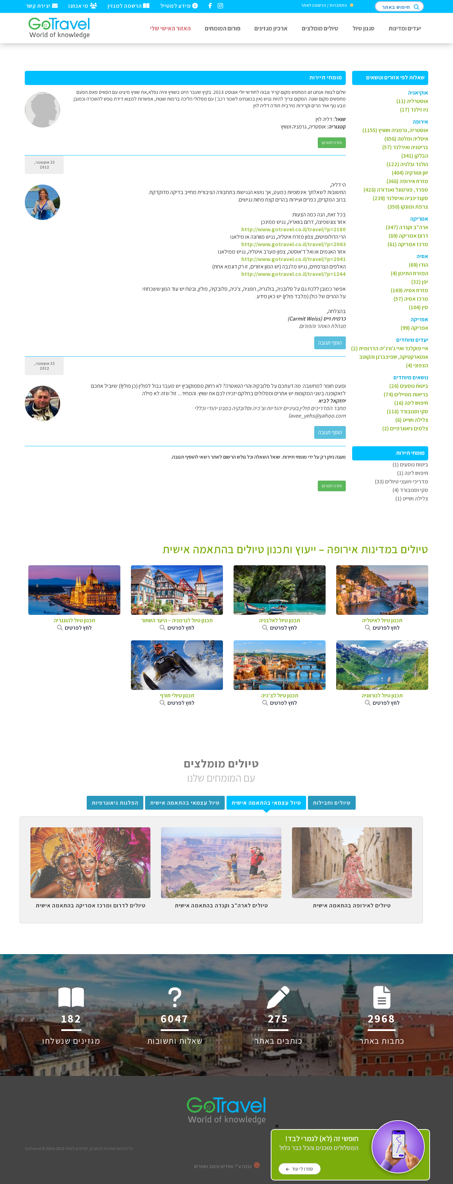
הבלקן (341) (414, 155)
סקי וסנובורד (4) (410, 490)
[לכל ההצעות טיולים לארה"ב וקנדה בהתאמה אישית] (221, 832)
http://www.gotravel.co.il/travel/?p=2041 (293, 259)
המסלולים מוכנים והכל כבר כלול (319, 1143)
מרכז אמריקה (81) (408, 244)
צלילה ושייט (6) (411, 420)
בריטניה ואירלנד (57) (405, 147)
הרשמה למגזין (125, 5)
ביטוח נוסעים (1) (410, 464)
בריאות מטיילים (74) (406, 394)
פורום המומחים (222, 28)
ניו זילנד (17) (414, 109)
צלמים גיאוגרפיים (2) (405, 428)
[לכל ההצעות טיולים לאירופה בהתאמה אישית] (352, 832)
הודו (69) (418, 264)
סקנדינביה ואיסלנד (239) (400, 198)
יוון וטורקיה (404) (410, 172)
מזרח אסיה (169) (409, 290)
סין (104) (418, 307)
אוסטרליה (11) (412, 101)
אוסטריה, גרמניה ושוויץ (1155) (395, 130)
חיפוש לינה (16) (411, 403)
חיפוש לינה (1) (412, 473)
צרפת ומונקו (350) (408, 206)
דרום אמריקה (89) (408, 235)
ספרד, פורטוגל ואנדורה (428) (395, 189)
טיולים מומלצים (320, 28)
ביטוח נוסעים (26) (408, 386)
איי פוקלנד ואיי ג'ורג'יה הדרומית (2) (389, 348)
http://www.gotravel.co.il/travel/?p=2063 (293, 244)
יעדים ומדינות (405, 28)
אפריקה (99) (414, 328)
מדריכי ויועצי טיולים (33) (401, 481)
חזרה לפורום (332, 142)
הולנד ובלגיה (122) (407, 164)
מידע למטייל (176, 5)
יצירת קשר (39, 5)
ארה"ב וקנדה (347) (407, 227)
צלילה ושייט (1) (411, 498)
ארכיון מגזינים (271, 28)
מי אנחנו (79, 5)
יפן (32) (419, 281)
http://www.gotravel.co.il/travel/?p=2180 (293, 229)
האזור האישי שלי (170, 28)
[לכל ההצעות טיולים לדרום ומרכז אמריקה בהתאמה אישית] (90, 832)
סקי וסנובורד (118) (407, 411)
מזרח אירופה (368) (407, 181)
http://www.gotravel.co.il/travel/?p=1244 (293, 274)
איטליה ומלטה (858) (406, 138)
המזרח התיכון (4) (409, 273)
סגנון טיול (363, 28)
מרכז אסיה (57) (411, 298)
